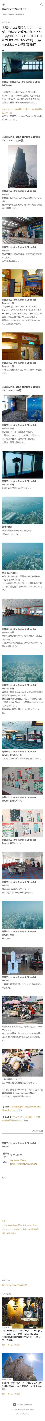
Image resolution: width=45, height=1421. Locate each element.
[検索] (41, 4)
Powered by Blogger (24, 1404)
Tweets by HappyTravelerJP (14, 1285)
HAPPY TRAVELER (14, 9)
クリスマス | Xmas (30, 1225)
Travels (13, 14)
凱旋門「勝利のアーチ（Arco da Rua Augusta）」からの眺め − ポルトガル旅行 (22, 1386)
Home (4, 14)
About (21, 14)
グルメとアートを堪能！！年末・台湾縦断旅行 (20, 1229)
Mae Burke (30, 1409)
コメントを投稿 (14, 1345)
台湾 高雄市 (11, 1233)
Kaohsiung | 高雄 (15, 1225)
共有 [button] (4, 1221)
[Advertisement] (22, 1257)
